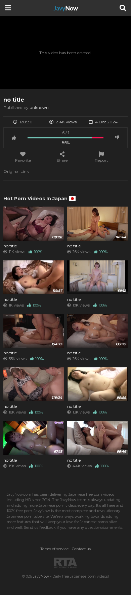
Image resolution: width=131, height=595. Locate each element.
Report (101, 160)
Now (65, 8)
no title (10, 246)
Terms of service (54, 549)
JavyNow (41, 576)
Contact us (81, 549)
